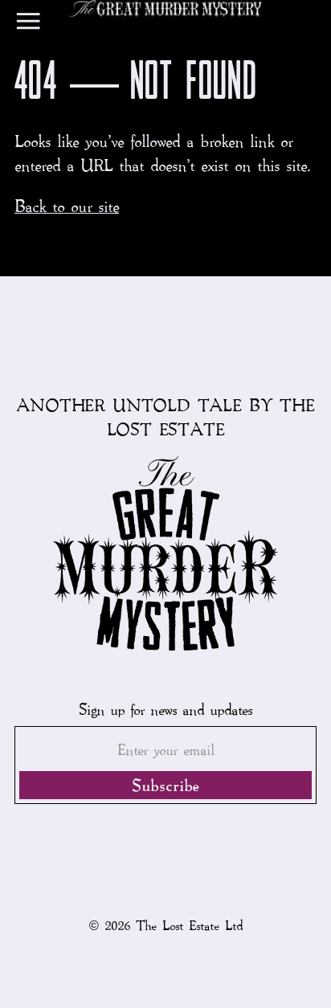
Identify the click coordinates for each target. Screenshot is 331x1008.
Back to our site (66, 205)
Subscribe (165, 784)
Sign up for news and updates (165, 709)
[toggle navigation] (28, 24)
